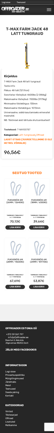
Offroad (40, 135)
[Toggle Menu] (49, 9)
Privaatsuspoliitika (15, 375)
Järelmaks (10, 382)
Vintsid (9, 411)
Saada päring (12, 392)
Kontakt (9, 395)
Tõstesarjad (11, 415)
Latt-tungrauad (27, 135)
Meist (8, 385)
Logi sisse (6, 2)
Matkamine (11, 425)
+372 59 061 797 (14, 334)
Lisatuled (10, 421)
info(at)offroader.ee (18, 337)
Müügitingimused (14, 378)
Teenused (21, 2)
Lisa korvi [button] (15, 227)
